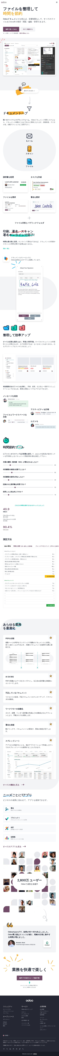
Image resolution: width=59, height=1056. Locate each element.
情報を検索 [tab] (23, 546)
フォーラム (5, 1013)
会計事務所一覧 (25, 1020)
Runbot (5, 1024)
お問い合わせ (43, 1013)
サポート (24, 1012)
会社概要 (42, 1009)
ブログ (41, 1021)
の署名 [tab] (7, 546)
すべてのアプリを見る (12, 847)
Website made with (27, 1054)
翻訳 (4, 1025)
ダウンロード (6, 1019)
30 (55, 480)
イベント (42, 1017)
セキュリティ (43, 1029)
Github (5, 1022)
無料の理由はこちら (24, 33)
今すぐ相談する (28, 29)
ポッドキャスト (43, 1019)
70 (55, 487)
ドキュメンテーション (8, 1011)
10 (55, 495)
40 (55, 465)
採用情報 (42, 1014)
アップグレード (25, 1014)
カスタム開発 (25, 1015)
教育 (23, 1017)
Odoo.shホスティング (27, 1009)
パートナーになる (26, 1025)
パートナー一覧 (25, 1023)
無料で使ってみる (11, 29)
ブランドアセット (44, 1011)
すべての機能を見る (11, 785)
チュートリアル (7, 1009)
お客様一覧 (42, 1023)
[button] (56, 2)
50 (55, 472)
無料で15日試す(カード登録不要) (29, 978)
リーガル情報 (43, 1026)
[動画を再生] (29, 58)
